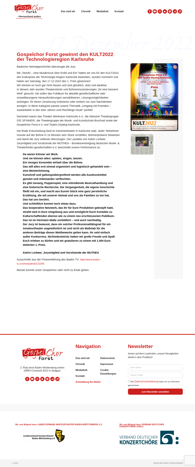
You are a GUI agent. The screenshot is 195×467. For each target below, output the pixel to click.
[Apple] (165, 11)
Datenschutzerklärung (146, 381)
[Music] (180, 11)
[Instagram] (160, 11)
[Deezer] (175, 11)
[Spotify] (170, 11)
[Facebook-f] (150, 11)
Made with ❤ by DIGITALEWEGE (168, 463)
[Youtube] (155, 11)
